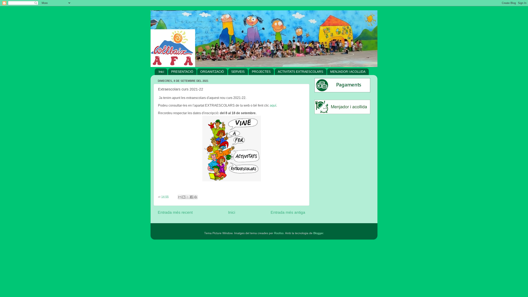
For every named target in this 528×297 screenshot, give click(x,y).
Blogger (318, 233)
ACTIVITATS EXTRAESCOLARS (300, 71)
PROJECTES (261, 71)
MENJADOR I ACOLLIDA (347, 71)
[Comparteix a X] (188, 197)
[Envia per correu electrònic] (180, 197)
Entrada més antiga (288, 212)
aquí (273, 105)
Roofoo (279, 233)
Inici (161, 71)
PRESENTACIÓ (182, 71)
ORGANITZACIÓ (212, 71)
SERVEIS (238, 71)
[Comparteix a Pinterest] (195, 197)
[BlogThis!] (184, 197)
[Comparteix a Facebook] (192, 197)
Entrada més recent (175, 212)
